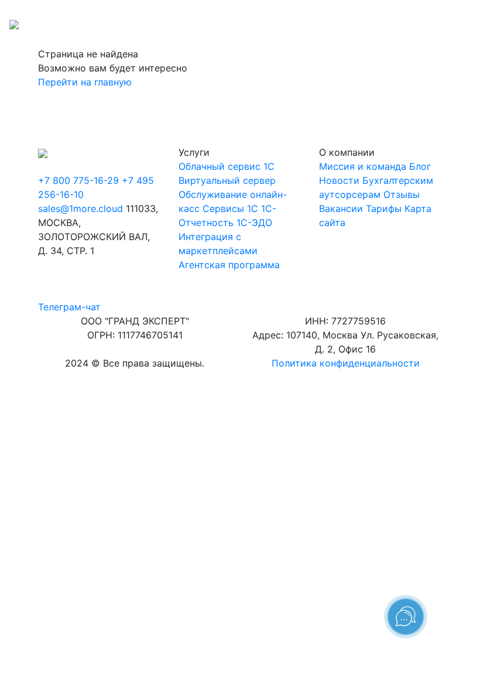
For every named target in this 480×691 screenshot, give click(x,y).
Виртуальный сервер (227, 180)
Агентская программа (229, 265)
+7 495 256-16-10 (430, 12)
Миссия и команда (362, 166)
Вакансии (341, 208)
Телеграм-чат (69, 307)
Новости (339, 180)
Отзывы (401, 194)
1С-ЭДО (254, 222)
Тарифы (384, 208)
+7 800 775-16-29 (346, 12)
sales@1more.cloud (80, 208)
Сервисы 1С (230, 208)
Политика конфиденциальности (346, 363)
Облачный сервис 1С (227, 166)
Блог (420, 166)
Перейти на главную (85, 82)
